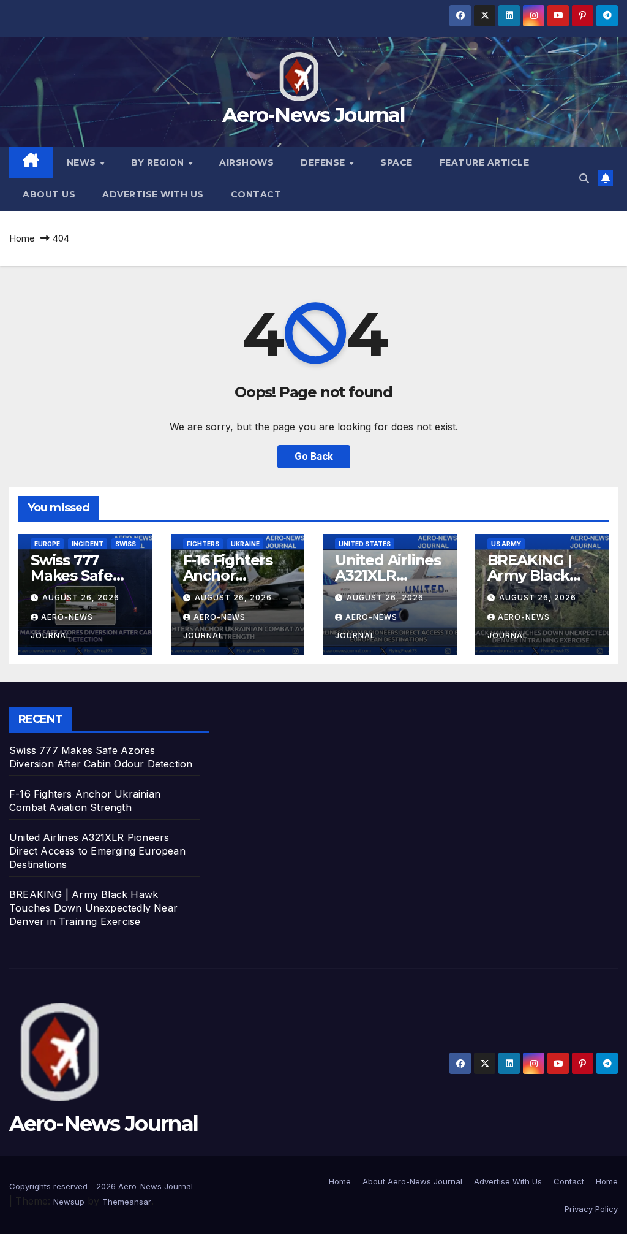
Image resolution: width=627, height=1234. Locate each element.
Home (22, 238)
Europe (47, 543)
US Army (506, 543)
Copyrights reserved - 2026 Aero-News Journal (101, 1186)
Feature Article (485, 162)
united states (365, 543)
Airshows (246, 162)
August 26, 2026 (80, 597)
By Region (159, 162)
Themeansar (126, 1201)
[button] (584, 178)
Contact (256, 194)
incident (87, 543)
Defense (324, 162)
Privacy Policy (591, 1209)
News (83, 162)
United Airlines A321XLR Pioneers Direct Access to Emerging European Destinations (97, 850)
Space (396, 162)
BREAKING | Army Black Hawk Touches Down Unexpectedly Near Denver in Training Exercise (93, 907)
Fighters (203, 543)
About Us (49, 194)
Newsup (68, 1201)
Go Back (314, 456)
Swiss (125, 543)
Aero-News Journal (313, 114)
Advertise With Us (153, 194)
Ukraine (245, 543)
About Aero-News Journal (412, 1181)
